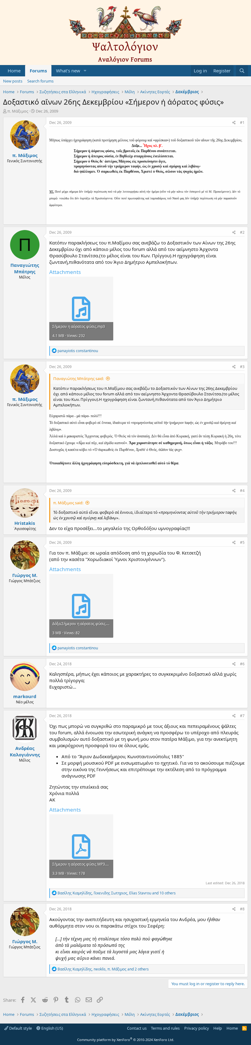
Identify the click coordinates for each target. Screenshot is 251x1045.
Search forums (40, 81)
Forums (38, 70)
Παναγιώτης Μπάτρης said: (78, 378)
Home (14, 70)
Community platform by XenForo (125, 1039)
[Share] (234, 122)
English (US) (51, 1028)
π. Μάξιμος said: (68, 502)
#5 (242, 542)
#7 (242, 715)
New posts (12, 81)
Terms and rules (165, 1028)
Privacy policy (196, 1028)
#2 (242, 232)
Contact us (137, 1028)
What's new (68, 70)
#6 (242, 664)
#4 (242, 490)
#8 (242, 909)
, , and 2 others (103, 969)
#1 (242, 122)
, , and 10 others (117, 893)
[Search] (242, 70)
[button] (85, 70)
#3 (242, 366)
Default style (20, 1028)
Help (217, 1028)
